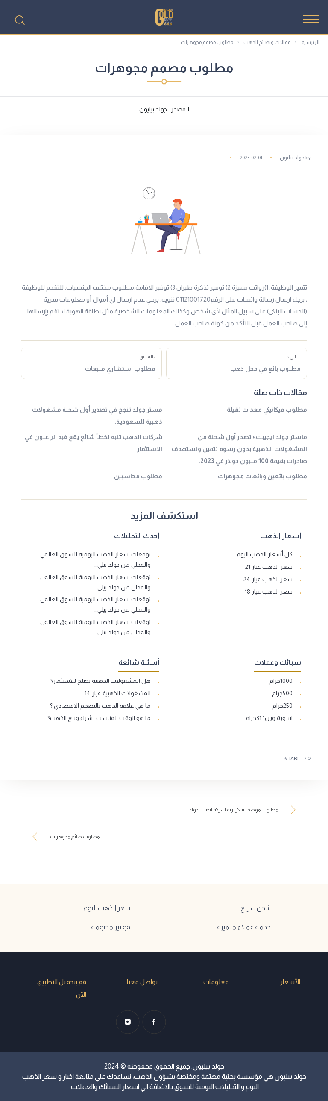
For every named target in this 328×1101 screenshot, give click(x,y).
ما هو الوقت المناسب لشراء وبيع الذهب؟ (99, 717)
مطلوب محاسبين (138, 476)
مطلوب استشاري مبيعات (120, 363)
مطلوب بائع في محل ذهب (265, 363)
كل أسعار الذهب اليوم (265, 554)
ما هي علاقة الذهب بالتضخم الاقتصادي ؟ (100, 705)
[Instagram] (127, 1022)
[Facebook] (154, 1022)
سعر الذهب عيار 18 (269, 591)
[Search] (20, 20)
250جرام (282, 705)
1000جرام (281, 680)
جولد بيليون (292, 158)
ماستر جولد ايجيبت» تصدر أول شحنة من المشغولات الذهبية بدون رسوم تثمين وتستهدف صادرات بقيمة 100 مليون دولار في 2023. (239, 448)
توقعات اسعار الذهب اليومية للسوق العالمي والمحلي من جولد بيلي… (95, 559)
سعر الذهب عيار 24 (268, 579)
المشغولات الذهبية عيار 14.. (116, 693)
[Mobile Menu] (311, 19)
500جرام (282, 693)
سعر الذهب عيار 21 (269, 566)
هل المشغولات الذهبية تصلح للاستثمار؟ (100, 680)
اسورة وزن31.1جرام (269, 717)
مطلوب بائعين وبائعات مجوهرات (262, 476)
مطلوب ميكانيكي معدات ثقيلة (267, 409)
